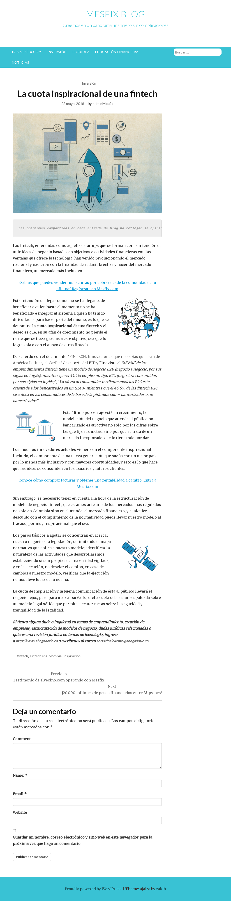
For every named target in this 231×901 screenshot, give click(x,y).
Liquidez (81, 52)
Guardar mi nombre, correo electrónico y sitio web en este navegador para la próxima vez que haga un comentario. (82, 840)
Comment (22, 739)
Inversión (57, 52)
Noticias (20, 62)
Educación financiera (117, 52)
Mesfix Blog (115, 14)
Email (20, 794)
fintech (22, 656)
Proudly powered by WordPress (93, 889)
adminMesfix (103, 103)
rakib (161, 889)
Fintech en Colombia (46, 656)
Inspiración (72, 656)
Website (20, 812)
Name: (20, 775)
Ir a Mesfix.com (27, 52)
